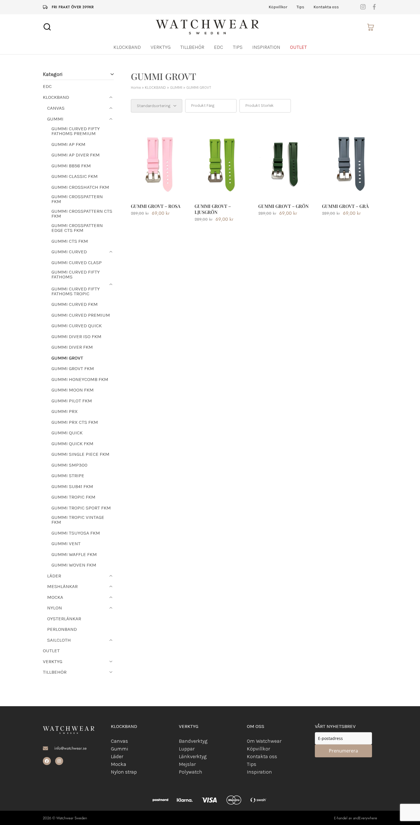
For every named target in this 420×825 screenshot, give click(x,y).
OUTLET (298, 47)
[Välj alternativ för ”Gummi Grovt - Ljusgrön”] (222, 188)
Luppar (187, 749)
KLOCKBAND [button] (127, 47)
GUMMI (176, 87)
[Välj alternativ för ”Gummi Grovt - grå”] (349, 188)
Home (136, 87)
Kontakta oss (326, 7)
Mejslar (187, 764)
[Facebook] (47, 761)
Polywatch (190, 772)
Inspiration (266, 47)
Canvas (119, 741)
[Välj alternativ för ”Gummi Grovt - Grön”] (285, 188)
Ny (114, 772)
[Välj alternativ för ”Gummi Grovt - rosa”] (158, 188)
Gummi (119, 749)
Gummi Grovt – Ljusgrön (213, 209)
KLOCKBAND (155, 87)
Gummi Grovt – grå (345, 206)
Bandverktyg (193, 741)
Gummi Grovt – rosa (155, 206)
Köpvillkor (278, 7)
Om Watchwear (264, 741)
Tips (300, 7)
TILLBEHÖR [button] (192, 47)
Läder (117, 756)
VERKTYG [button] (161, 47)
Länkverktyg (193, 756)
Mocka (118, 764)
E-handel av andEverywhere (355, 818)
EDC (218, 47)
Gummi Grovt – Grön (283, 206)
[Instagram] (59, 761)
